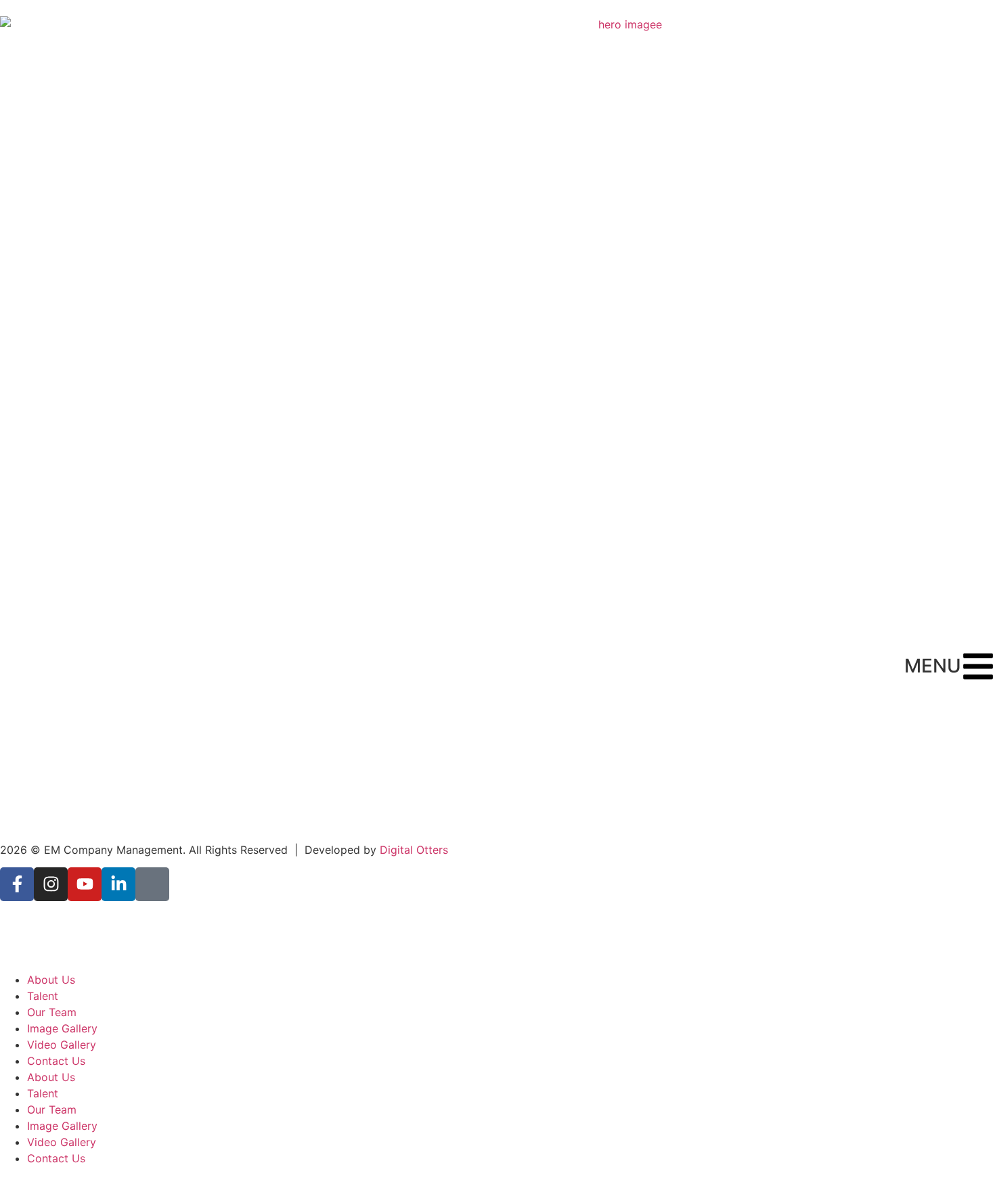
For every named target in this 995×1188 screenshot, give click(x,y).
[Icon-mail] (152, 884)
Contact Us (56, 1061)
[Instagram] (51, 884)
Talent (42, 996)
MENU (932, 665)
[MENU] (978, 666)
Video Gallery (61, 1044)
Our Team (51, 1012)
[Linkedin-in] (118, 884)
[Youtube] (85, 884)
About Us (51, 979)
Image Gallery (62, 1028)
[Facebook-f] (17, 884)
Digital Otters (414, 849)
